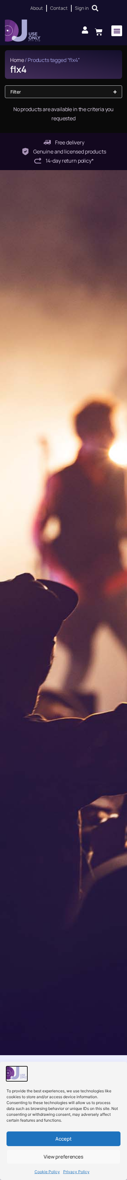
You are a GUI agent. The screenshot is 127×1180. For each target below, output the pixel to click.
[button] (116, 30)
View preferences (63, 1156)
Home (17, 60)
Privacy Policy (76, 1171)
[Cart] (99, 31)
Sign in (82, 8)
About (36, 8)
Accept (63, 1138)
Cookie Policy (47, 1171)
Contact (59, 8)
